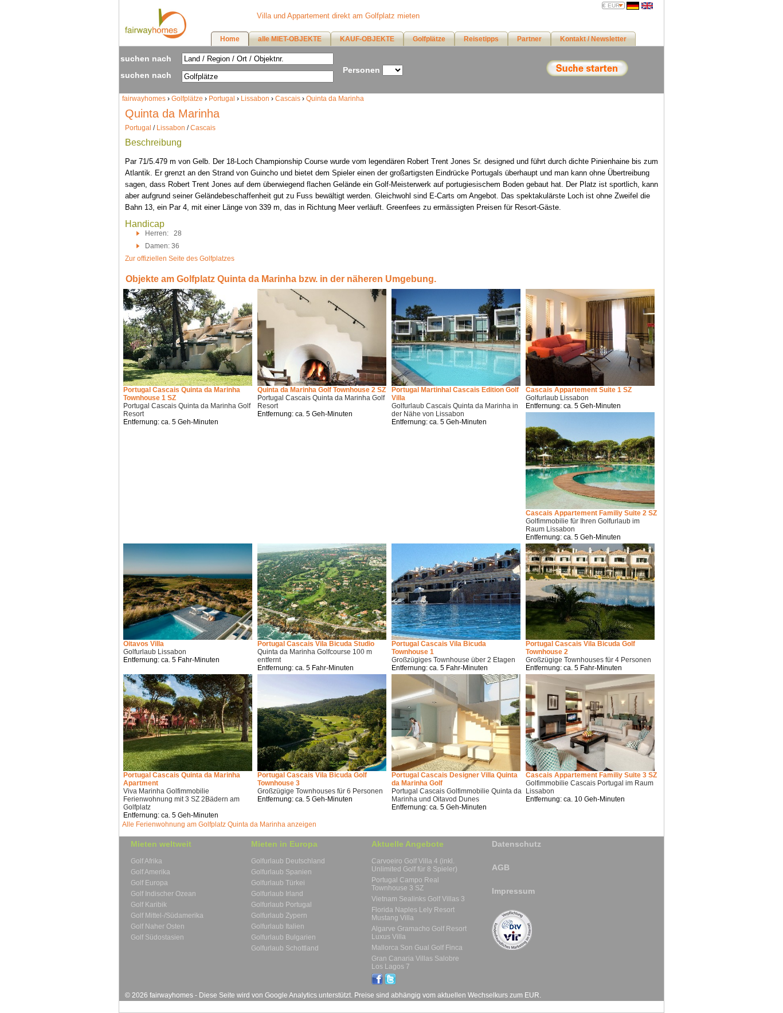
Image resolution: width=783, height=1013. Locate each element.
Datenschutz (516, 843)
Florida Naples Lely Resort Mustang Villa (413, 914)
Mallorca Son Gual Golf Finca (417, 948)
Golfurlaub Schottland (285, 948)
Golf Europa (149, 883)
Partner (529, 39)
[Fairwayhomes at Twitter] (390, 983)
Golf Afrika (146, 861)
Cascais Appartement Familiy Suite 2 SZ (591, 513)
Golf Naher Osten (158, 926)
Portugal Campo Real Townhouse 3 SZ (405, 884)
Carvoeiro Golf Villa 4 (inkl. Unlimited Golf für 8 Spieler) (414, 865)
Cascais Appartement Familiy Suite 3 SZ (591, 775)
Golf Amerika (150, 872)
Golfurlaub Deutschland (288, 861)
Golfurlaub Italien (277, 926)
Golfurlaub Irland (277, 894)
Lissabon (255, 99)
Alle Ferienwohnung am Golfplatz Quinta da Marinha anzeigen (219, 824)
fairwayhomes (144, 99)
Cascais (287, 99)
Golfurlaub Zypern (279, 916)
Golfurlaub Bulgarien (283, 937)
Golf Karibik (149, 905)
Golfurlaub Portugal (281, 905)
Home (230, 39)
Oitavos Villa (143, 644)
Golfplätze (187, 99)
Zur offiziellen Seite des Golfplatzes (179, 259)
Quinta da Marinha (335, 99)
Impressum (513, 890)
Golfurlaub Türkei (278, 883)
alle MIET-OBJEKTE (290, 39)
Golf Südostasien (157, 937)
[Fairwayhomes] (154, 36)
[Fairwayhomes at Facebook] (377, 983)
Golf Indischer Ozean (163, 894)
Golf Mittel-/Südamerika (167, 916)
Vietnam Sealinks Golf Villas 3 (418, 899)
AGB (501, 867)
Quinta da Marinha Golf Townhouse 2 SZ (321, 390)
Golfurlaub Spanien (281, 872)
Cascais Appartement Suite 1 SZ (579, 390)
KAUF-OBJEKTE (367, 39)
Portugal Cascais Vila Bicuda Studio (315, 644)
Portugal (222, 99)
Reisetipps (481, 39)
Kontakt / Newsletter (593, 39)
